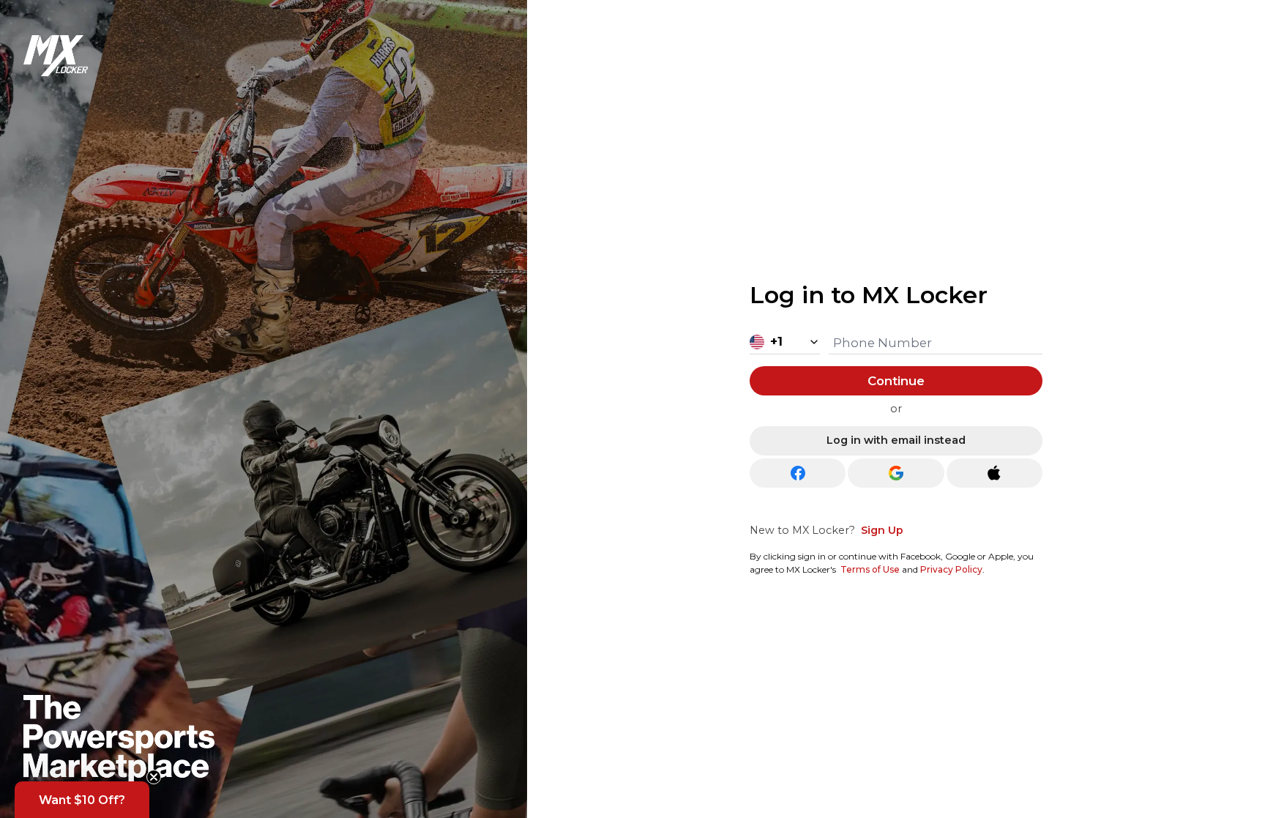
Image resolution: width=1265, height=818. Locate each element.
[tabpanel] (896, 424)
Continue (896, 380)
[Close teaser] (153, 777)
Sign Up (882, 530)
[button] (82, 799)
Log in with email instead (896, 440)
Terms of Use (870, 569)
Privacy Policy (951, 569)
